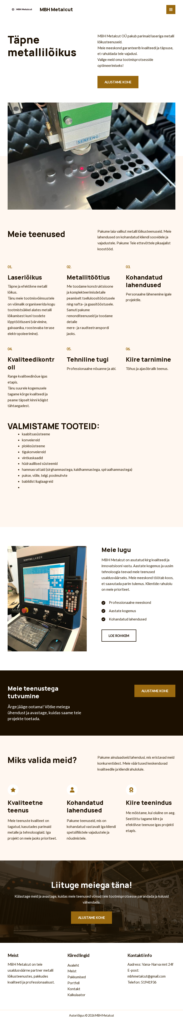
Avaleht (73, 965)
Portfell (73, 983)
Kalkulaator (76, 995)
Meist (71, 971)
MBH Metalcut (56, 9)
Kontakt (73, 989)
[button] (119, 636)
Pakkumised (76, 977)
